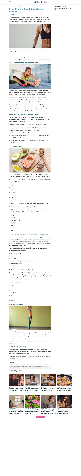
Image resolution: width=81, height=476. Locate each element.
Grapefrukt (14, 135)
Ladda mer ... (40, 417)
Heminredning (12, 408)
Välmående (11, 6)
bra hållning (16, 332)
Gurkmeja (13, 222)
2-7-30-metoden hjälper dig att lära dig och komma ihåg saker (64, 411)
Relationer (11, 387)
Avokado (13, 192)
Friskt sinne (28, 387)
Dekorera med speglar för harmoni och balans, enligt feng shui (16, 411)
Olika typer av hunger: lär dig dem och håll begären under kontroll (32, 390)
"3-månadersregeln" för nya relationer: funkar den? (16, 390)
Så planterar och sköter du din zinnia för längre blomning (32, 411)
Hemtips (58, 387)
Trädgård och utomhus (30, 408)
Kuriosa (42, 387)
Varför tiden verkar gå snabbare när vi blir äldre (48, 390)
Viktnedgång (44, 408)
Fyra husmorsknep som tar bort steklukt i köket (64, 389)
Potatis (12, 295)
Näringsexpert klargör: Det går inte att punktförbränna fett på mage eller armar (48, 411)
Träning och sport (18, 6)
